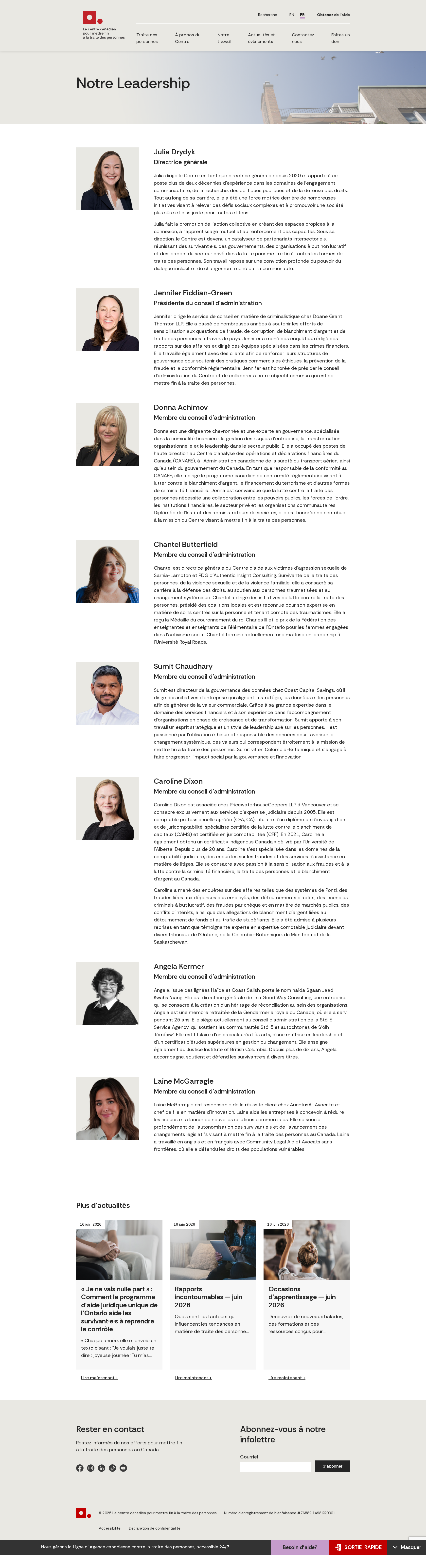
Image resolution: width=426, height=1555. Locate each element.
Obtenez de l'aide (333, 14)
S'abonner (332, 1466)
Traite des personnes (147, 38)
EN (291, 14)
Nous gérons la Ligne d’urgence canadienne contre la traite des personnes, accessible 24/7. (135, 1547)
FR (302, 14)
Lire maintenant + (99, 1378)
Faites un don (340, 38)
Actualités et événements (261, 38)
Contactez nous (303, 38)
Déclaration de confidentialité (154, 1528)
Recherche (267, 14)
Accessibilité (110, 1528)
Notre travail (224, 38)
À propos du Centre (187, 38)
